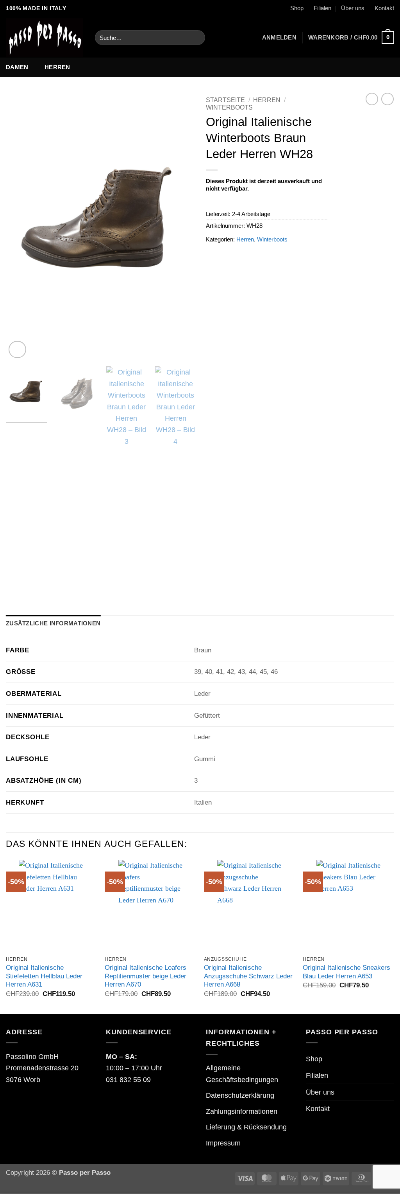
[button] (279, 38)
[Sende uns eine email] (74, 9)
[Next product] (372, 99)
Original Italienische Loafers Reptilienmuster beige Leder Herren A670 (145, 976)
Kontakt (384, 8)
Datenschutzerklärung (240, 1095)
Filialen (322, 8)
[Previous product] (387, 99)
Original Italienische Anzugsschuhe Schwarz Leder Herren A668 (248, 976)
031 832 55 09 (128, 1079)
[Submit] (196, 37)
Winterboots (229, 107)
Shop (297, 8)
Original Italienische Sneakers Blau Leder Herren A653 (346, 972)
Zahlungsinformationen (241, 1111)
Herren (57, 67)
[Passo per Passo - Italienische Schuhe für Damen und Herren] (44, 37)
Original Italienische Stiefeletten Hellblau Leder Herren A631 (44, 976)
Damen (17, 67)
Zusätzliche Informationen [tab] (53, 623)
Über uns (352, 8)
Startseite (225, 100)
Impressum (223, 1143)
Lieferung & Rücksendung (246, 1127)
